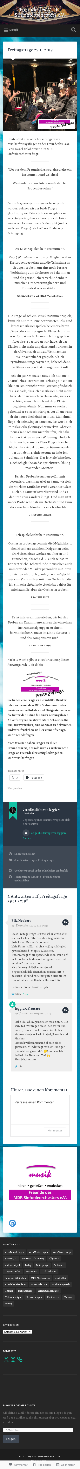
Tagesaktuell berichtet (48, 1290)
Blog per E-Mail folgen (19, 1405)
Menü (13, 30)
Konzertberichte (13, 1271)
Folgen (11, 1439)
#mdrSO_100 (11, 1258)
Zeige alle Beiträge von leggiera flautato (44, 835)
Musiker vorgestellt (61, 1284)
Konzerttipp (31, 1271)
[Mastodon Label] (12, 1223)
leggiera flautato (27, 1008)
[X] (6, 1359)
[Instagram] (13, 1359)
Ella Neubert (21, 920)
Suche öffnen (73, 30)
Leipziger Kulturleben (15, 1278)
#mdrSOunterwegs (62, 1252)
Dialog (28, 1265)
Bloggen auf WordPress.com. (40, 1456)
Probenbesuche (25, 1290)
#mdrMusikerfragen (25, 860)
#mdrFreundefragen (14, 1252)
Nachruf (9, 1290)
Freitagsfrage (46, 860)
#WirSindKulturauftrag (33, 1258)
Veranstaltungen (34, 1297)
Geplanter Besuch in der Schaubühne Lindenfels (41, 871)
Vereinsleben (53, 1297)
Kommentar (55, 1130)
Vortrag (8, 1303)
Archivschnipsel (12, 1265)
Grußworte (59, 1265)
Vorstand (68, 1297)
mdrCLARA (60, 1278)
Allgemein (54, 1258)
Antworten (65, 922)
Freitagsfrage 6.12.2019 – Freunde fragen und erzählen (37, 878)
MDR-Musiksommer (40, 1278)
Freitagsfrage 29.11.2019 (30, 50)
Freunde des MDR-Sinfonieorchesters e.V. (40, 12)
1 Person (24, 994)
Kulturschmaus (49, 1271)
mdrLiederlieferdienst (15, 1284)
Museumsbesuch (39, 1284)
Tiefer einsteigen (13, 1297)
